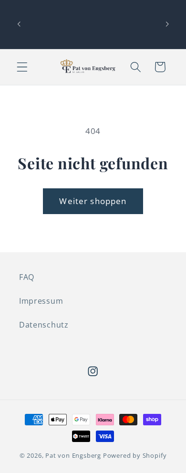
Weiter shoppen (92, 200)
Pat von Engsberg (73, 455)
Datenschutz (44, 324)
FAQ (26, 277)
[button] (22, 67)
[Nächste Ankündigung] (167, 24)
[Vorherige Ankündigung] (18, 24)
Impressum (41, 301)
